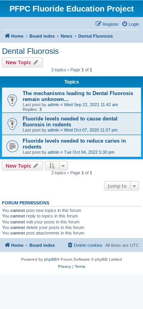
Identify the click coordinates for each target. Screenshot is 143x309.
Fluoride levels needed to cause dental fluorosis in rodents (70, 122)
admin (53, 104)
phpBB (50, 259)
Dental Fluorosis (30, 51)
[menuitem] (130, 24)
